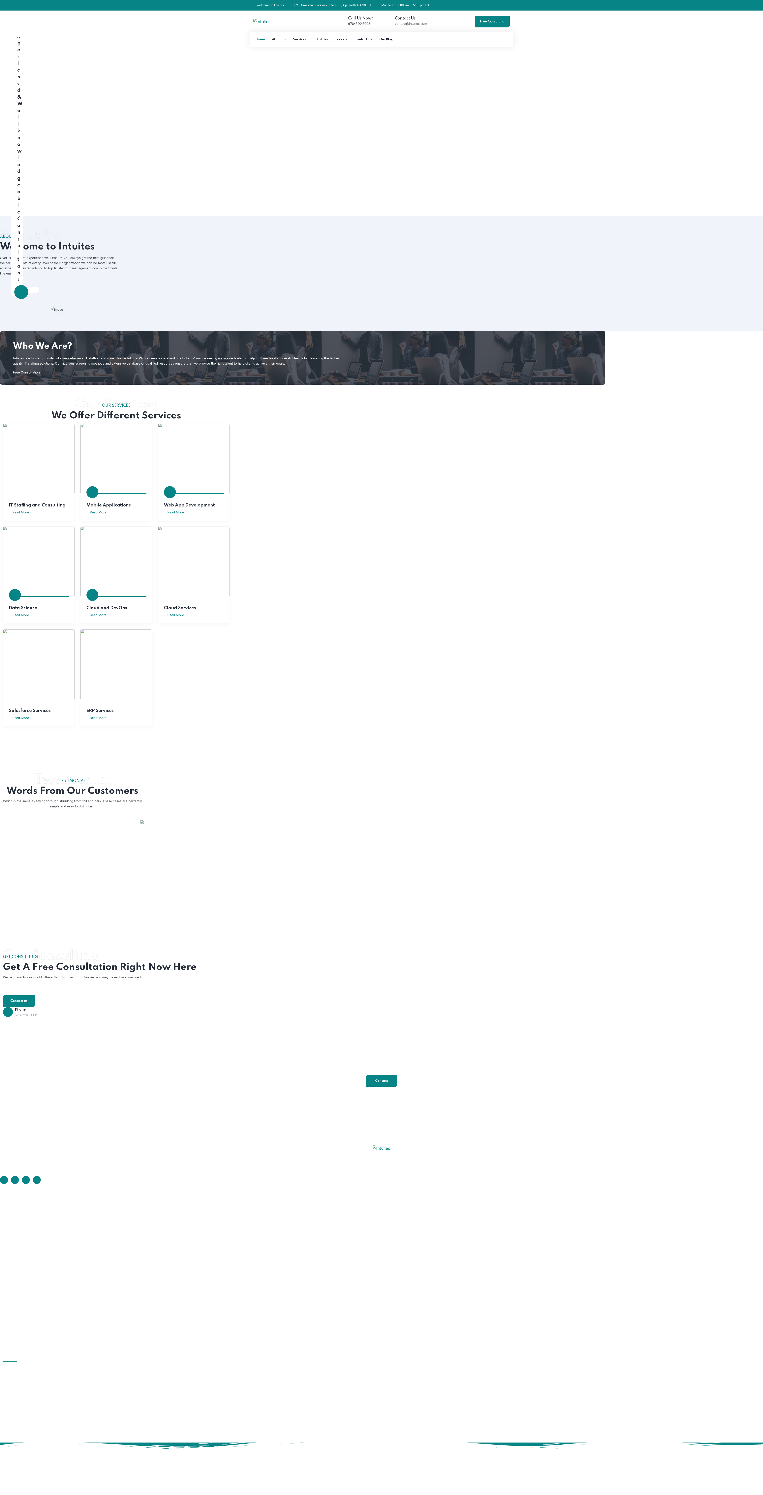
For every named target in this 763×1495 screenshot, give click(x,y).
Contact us (18, 1001)
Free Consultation (26, 372)
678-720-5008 (359, 24)
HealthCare (16, 1310)
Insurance (15, 1317)
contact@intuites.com (411, 24)
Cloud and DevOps (106, 608)
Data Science (23, 608)
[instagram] (37, 1180)
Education (15, 1303)
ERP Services (100, 711)
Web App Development (189, 505)
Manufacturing (19, 1332)
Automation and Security (27, 1272)
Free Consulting (492, 21)
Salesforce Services (30, 711)
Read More (20, 512)
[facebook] (4, 1180)
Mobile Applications (108, 505)
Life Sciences (18, 1325)
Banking (14, 1340)
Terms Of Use (731, 1447)
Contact (381, 1081)
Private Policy (753, 1447)
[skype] (26, 1180)
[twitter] (15, 1180)
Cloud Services (180, 608)
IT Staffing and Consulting (37, 505)
